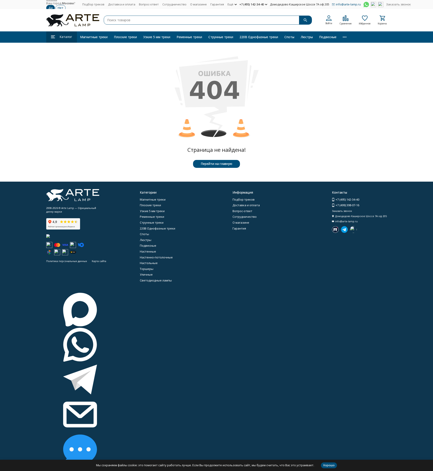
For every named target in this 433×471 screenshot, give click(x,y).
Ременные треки (189, 37)
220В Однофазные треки (259, 37)
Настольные (149, 263)
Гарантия (217, 4)
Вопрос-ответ (149, 4)
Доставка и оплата (121, 4)
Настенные (148, 251)
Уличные (146, 274)
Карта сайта (99, 261)
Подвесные (327, 37)
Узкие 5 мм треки (156, 37)
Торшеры (146, 269)
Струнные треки (220, 37)
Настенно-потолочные (156, 257)
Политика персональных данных (66, 261)
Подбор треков (93, 4)
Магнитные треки (94, 37)
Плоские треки (125, 37)
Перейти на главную (216, 164)
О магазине (198, 4)
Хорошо (329, 465)
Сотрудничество (174, 4)
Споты (289, 37)
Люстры (307, 37)
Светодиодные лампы (156, 280)
